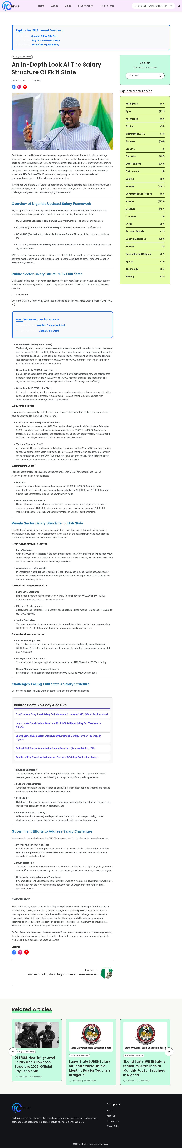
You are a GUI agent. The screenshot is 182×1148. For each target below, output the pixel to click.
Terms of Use (107, 5)
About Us (111, 1116)
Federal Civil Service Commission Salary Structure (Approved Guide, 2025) (55, 748)
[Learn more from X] (25, 87)
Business (130, 141)
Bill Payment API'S (135, 133)
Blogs (68, 5)
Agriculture (132, 103)
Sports (129, 261)
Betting (130, 126)
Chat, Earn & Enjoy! (39, 331)
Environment (132, 171)
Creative (130, 149)
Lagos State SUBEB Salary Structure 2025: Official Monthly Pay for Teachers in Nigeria (90, 1068)
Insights (130, 201)
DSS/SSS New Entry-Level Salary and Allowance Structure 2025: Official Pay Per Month (35, 1064)
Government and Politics (139, 193)
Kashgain (104, 1144)
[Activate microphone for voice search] (171, 6)
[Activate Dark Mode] (179, 6)
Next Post (89, 970)
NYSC (129, 224)
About (54, 5)
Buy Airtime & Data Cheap (46, 40)
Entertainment (133, 163)
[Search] (136, 5)
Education (131, 156)
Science (130, 246)
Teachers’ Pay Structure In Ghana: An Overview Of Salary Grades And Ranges (57, 757)
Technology (132, 269)
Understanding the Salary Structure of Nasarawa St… (63, 974)
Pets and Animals (135, 231)
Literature (131, 216)
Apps (128, 111)
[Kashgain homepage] (11, 6)
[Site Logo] (21, 1107)
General (130, 186)
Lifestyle (130, 209)
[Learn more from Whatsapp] (19, 87)
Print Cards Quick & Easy (45, 44)
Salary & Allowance (22, 57)
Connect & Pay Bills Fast (44, 36)
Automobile (132, 118)
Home (41, 5)
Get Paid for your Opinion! (42, 325)
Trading (130, 276)
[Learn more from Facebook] (14, 87)
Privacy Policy (85, 5)
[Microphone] (160, 76)
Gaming (130, 179)
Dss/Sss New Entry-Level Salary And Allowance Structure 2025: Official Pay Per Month (62, 714)
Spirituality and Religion (138, 254)
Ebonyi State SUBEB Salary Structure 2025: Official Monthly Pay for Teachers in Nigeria (144, 1068)
